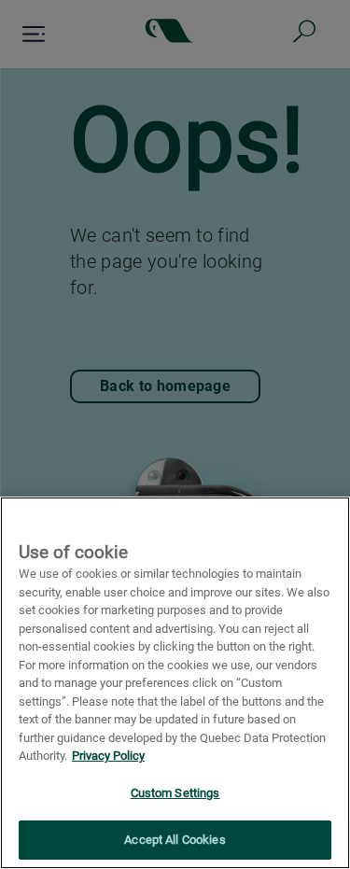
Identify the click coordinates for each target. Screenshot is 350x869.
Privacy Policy (108, 756)
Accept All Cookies (174, 840)
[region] (175, 683)
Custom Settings (175, 793)
